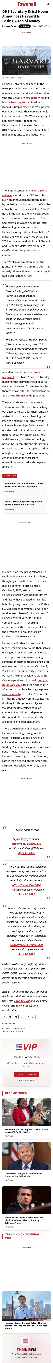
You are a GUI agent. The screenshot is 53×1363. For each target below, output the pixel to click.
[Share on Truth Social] (10, 1017)
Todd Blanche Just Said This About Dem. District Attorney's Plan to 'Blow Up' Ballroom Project (24, 1220)
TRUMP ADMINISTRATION (12, 1032)
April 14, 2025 (26, 853)
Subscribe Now (26, 1080)
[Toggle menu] (5, 4)
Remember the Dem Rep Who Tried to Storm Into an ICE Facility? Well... (26, 1131)
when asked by (11, 694)
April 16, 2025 (26, 954)
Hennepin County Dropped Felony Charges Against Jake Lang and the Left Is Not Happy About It (26, 1326)
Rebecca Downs (9, 26)
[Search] (48, 4)
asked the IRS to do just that (26, 395)
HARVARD (6, 1028)
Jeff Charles (9, 1227)
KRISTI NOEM (19, 1028)
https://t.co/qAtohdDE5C (26, 843)
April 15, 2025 (26, 894)
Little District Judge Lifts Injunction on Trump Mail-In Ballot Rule (23, 1175)
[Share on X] (4, 1017)
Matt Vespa (9, 1136)
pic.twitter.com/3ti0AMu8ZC (26, 945)
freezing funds (20, 102)
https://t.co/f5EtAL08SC (26, 885)
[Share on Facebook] (16, 1017)
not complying (34, 97)
